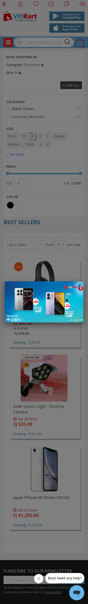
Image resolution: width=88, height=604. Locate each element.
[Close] (77, 287)
